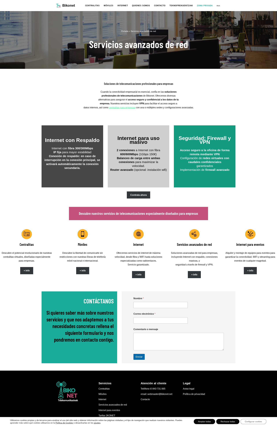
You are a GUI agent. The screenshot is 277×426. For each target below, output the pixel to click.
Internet (102, 399)
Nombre (138, 298)
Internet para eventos (109, 410)
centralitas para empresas (122, 107)
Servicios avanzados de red (113, 404)
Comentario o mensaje (145, 329)
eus (218, 5)
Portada (124, 31)
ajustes (97, 423)
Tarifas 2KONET (107, 415)
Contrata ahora (138, 195)
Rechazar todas (228, 421)
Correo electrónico (144, 314)
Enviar (139, 356)
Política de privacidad (194, 394)
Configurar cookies (253, 421)
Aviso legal (188, 388)
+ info (27, 270)
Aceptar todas (204, 421)
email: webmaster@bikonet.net (156, 394)
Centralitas (104, 388)
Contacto (145, 399)
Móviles (102, 394)
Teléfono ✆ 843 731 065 (153, 388)
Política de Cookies (64, 423)
